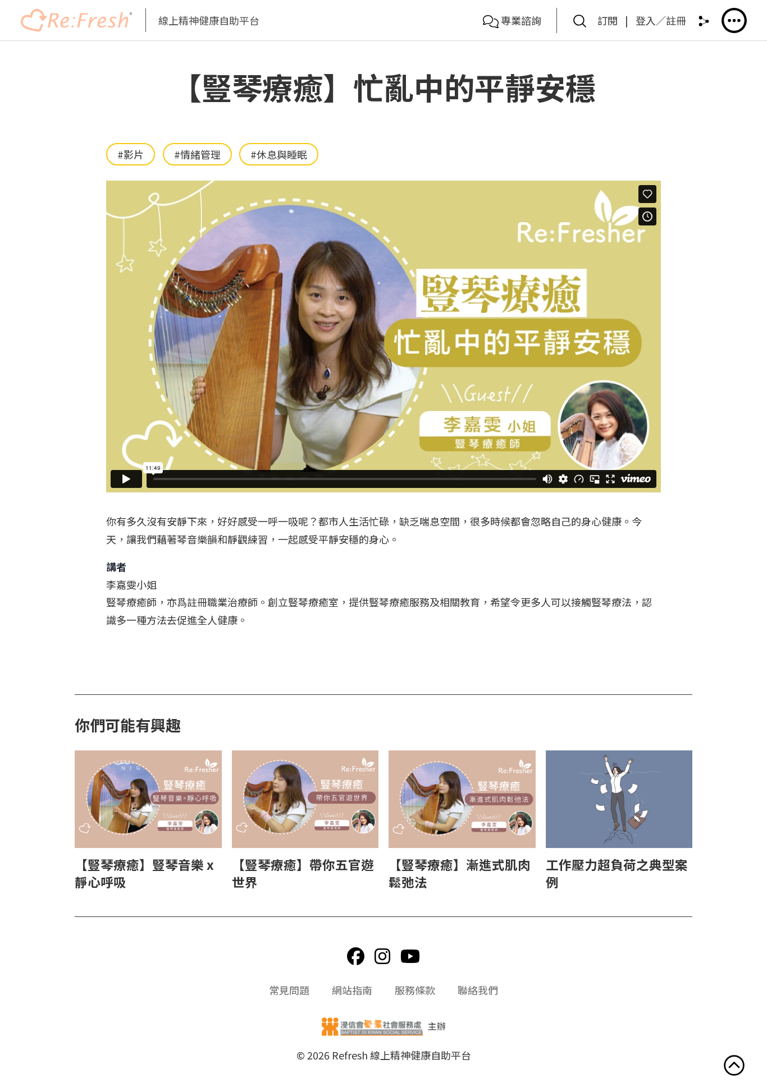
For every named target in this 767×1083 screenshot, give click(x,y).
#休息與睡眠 (278, 154)
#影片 (130, 154)
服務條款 (415, 990)
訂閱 (607, 20)
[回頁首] (734, 1068)
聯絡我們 (478, 990)
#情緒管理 (197, 154)
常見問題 (289, 990)
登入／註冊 (661, 20)
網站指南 (352, 990)
